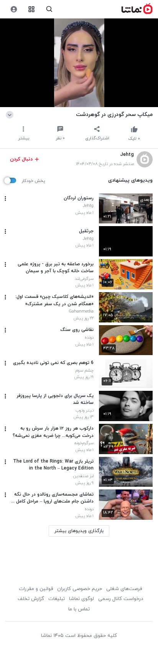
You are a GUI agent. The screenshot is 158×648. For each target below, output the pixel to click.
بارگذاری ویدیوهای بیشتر (79, 530)
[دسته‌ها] (31, 9)
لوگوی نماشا (81, 598)
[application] (79, 62)
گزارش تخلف (31, 598)
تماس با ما (79, 609)
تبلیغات (56, 598)
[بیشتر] (5, 198)
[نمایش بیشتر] (10, 114)
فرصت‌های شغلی (124, 588)
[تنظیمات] (13, 9)
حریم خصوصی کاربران (79, 588)
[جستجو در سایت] (49, 9)
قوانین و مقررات (36, 588)
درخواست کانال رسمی (120, 598)
